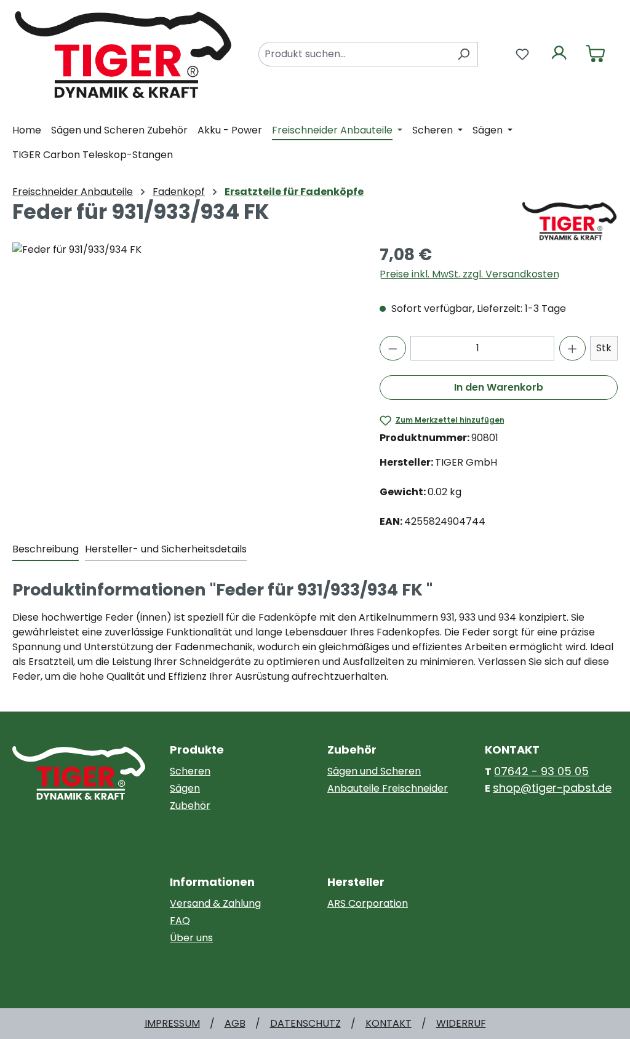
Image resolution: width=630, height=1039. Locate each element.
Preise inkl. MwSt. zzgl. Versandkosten (469, 274)
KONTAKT (388, 1023)
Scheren (190, 771)
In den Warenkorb (498, 387)
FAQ (180, 921)
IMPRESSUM (172, 1023)
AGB (235, 1023)
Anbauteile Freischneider (387, 788)
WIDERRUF (461, 1023)
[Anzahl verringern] (393, 348)
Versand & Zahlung (215, 903)
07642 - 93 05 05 (541, 771)
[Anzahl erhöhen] (572, 348)
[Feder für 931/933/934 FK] (183, 374)
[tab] (45, 550)
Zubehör (190, 805)
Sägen (185, 788)
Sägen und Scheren (374, 771)
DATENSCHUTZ (305, 1023)
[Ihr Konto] (559, 54)
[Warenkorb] (595, 54)
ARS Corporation (367, 903)
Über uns (191, 938)
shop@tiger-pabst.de (552, 787)
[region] (183, 374)
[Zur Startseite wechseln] (123, 53)
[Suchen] (463, 54)
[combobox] (354, 54)
